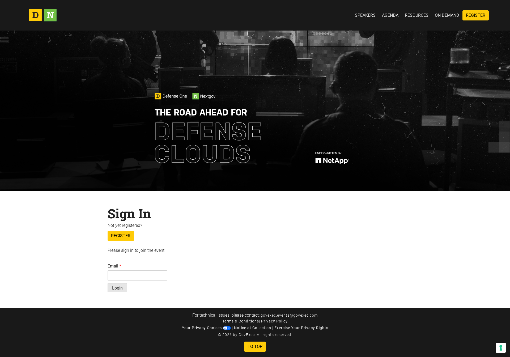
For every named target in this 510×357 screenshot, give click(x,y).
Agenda (390, 15)
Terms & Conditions (240, 321)
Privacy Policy (274, 321)
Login (117, 288)
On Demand (447, 15)
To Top (255, 346)
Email (114, 266)
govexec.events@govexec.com (289, 315)
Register (475, 15)
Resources (416, 15)
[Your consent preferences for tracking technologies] (501, 348)
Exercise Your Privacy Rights (301, 328)
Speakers (365, 15)
